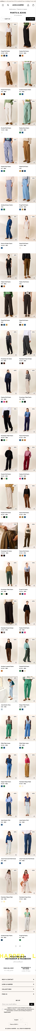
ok (32, 1004)
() (7, 1012)
